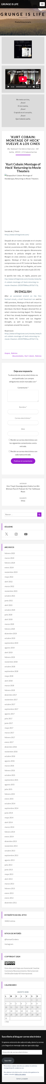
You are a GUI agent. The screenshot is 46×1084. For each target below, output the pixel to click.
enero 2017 (9, 742)
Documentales (17, 356)
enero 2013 (9, 893)
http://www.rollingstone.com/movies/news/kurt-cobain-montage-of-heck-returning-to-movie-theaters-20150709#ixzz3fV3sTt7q (23, 336)
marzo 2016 (9, 765)
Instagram (9, 944)
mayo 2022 (9, 577)
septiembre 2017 (11, 709)
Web (23, 429)
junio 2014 (9, 813)
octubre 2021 (10, 596)
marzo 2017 (9, 732)
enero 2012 (9, 898)
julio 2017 (8, 718)
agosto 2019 (10, 647)
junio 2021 (9, 600)
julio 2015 (8, 789)
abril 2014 (9, 822)
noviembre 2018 (11, 662)
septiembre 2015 (11, 780)
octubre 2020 (10, 610)
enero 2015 (9, 799)
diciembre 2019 (11, 633)
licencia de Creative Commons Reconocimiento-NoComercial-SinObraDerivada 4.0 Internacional (22, 971)
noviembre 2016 (11, 751)
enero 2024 (9, 567)
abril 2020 (9, 619)
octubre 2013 (10, 850)
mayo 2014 (9, 817)
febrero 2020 (10, 629)
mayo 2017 (9, 728)
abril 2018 (9, 681)
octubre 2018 (10, 666)
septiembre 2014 (11, 808)
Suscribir (7, 1060)
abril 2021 (9, 605)
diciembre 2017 (11, 695)
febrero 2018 (10, 690)
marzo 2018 (9, 685)
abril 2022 (9, 581)
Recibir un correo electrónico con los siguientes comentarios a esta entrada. (23, 443)
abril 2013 (9, 879)
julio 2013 (8, 865)
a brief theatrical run (26, 299)
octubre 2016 (10, 756)
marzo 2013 (9, 883)
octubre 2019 (10, 638)
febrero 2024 (10, 563)
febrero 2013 (10, 888)
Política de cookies (20, 1074)
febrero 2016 (10, 770)
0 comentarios (29, 152)
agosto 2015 (10, 784)
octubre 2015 (10, 775)
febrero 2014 (10, 832)
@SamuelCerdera (12, 939)
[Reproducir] (8, 87)
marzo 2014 (9, 827)
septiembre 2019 (11, 643)
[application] (23, 79)
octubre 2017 (10, 704)
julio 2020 (8, 614)
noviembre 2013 (11, 846)
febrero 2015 (10, 794)
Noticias (14, 353)
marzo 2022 (9, 586)
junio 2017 (9, 723)
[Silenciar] (34, 87)
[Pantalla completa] (37, 87)
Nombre (23, 407)
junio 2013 (9, 869)
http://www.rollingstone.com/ (17, 234)
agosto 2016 (10, 761)
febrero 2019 (10, 657)
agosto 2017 (10, 714)
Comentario (23, 387)
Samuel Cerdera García (22, 149)
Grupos (7, 353)
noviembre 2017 (11, 699)
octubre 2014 (10, 803)
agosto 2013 (10, 860)
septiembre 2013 (11, 855)
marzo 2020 (9, 624)
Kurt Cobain (29, 356)
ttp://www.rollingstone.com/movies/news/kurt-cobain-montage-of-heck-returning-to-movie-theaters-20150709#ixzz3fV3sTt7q (23, 282)
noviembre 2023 (11, 572)
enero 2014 (9, 836)
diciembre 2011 (11, 902)
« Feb (7, 1022)
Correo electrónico (23, 418)
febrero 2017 (10, 737)
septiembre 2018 (11, 671)
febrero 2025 (10, 553)
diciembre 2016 (11, 747)
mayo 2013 (9, 874)
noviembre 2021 (11, 591)
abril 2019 (9, 652)
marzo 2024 (9, 558)
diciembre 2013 (11, 841)
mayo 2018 (9, 676)
